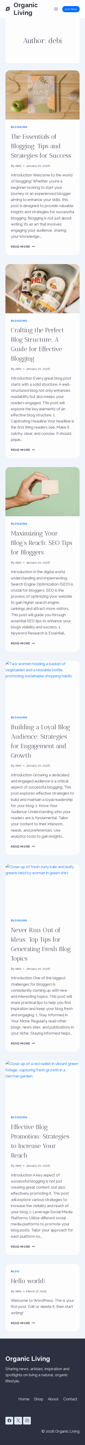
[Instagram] (27, 1420)
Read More (23, 246)
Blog (15, 1271)
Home (23, 1399)
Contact (70, 1399)
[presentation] (42, 95)
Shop (38, 1399)
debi (18, 166)
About (53, 1399)
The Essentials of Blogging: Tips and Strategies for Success (41, 146)
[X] (18, 1420)
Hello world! (28, 1281)
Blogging (19, 127)
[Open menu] (56, 8)
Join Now (70, 9)
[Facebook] (9, 1420)
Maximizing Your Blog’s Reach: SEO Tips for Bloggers (41, 543)
